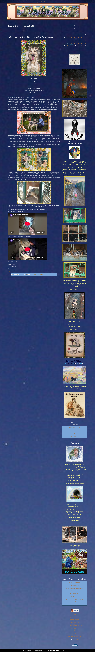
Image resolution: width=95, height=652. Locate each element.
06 (75, 37)
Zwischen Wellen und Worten (74, 616)
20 (75, 43)
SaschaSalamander (75, 627)
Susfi (75, 631)
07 (78, 37)
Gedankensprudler (75, 622)
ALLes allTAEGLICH (75, 617)
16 (85, 40)
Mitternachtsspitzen (74, 619)
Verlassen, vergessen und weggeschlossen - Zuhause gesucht (74, 589)
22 (81, 43)
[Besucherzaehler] (75, 645)
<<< (64, 28)
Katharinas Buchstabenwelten (74, 636)
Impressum (28, 1)
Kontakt (22, 1)
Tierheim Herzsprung (74, 596)
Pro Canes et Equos (74, 593)
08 (81, 37)
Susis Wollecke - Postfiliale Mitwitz (74, 625)
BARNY (75, 433)
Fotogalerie (42, 1)
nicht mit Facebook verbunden (12, 274)
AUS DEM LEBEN (74, 436)
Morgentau (74, 633)
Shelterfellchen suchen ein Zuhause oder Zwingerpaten (74, 600)
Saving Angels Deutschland (75, 582)
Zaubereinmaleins (75, 628)
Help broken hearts (74, 604)
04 (67, 37)
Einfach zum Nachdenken (74, 635)
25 (67, 46)
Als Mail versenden (39, 274)
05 (71, 37)
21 (78, 43)
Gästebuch (49, 1)
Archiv (16, 1)
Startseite (11, 1)
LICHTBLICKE (74, 430)
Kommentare (28, 278)
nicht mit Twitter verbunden (24, 274)
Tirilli (74, 630)
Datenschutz (35, 1)
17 (64, 43)
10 (64, 40)
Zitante (74, 614)
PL (32, 278)
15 (81, 40)
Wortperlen (74, 624)
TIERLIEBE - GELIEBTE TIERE (74, 427)
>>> (86, 28)
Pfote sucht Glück (75, 585)
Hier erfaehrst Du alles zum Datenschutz (57, 650)
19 (71, 43)
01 (81, 34)
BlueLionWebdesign (77, 639)
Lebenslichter (11, 278)
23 (85, 43)
